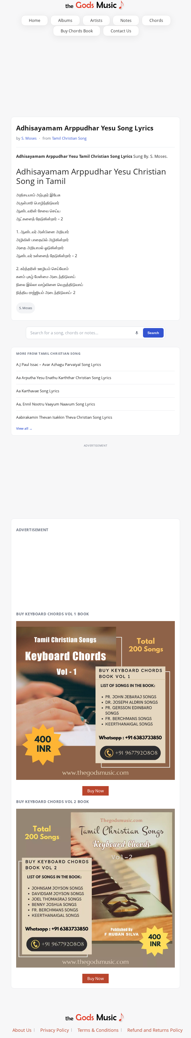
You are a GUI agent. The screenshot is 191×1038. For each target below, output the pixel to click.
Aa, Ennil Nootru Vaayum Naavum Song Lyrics (55, 404)
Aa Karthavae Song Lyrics (37, 390)
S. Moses (29, 138)
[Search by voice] (137, 333)
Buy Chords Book (77, 31)
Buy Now (95, 791)
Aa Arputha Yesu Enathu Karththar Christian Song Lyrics (63, 377)
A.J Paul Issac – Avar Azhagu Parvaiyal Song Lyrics (58, 364)
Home (34, 20)
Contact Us (121, 31)
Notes (126, 20)
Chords (156, 20)
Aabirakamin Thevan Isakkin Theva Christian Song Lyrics (64, 417)
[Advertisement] (95, 76)
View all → (24, 428)
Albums (65, 20)
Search (153, 333)
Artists (96, 20)
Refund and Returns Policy (155, 1030)
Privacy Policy (54, 1030)
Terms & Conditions (98, 1030)
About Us (22, 1030)
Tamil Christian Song (69, 138)
